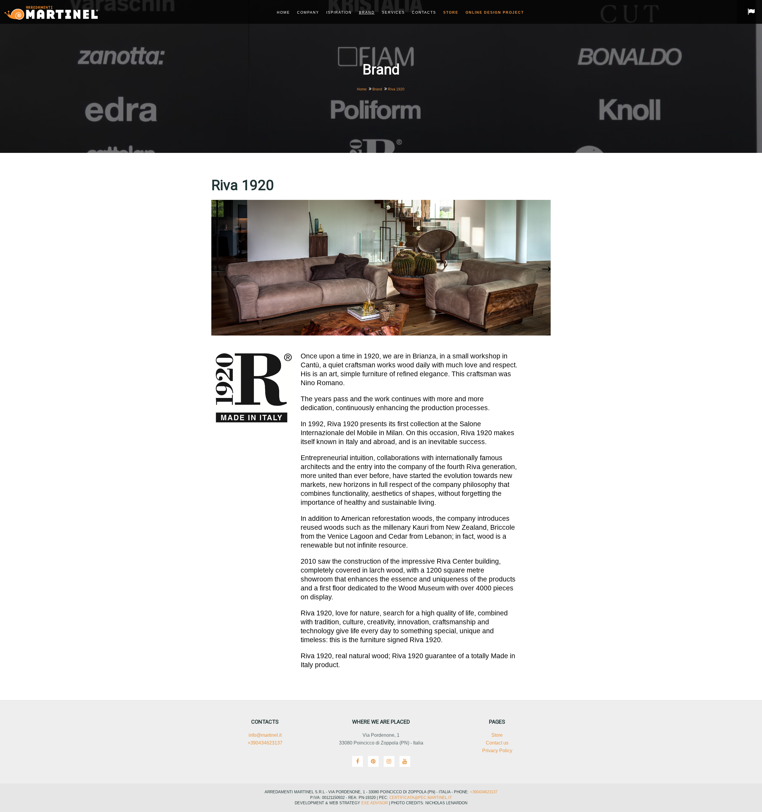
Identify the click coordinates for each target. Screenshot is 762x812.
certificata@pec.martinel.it (420, 797)
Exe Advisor (374, 803)
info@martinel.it (265, 735)
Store (497, 735)
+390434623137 (265, 742)
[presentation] (217, 269)
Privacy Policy (497, 750)
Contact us (497, 742)
